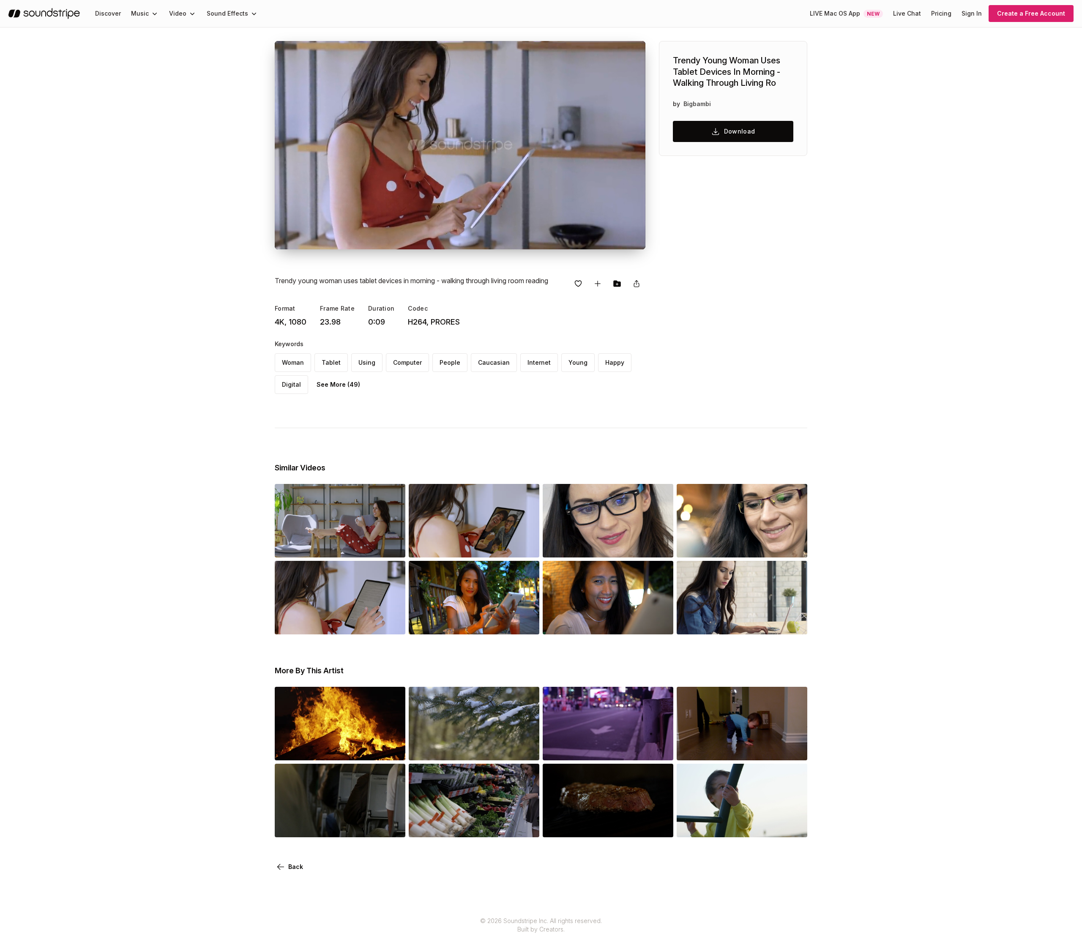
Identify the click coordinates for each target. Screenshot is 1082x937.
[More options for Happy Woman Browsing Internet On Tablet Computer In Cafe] (793, 545)
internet (539, 362)
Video (177, 13)
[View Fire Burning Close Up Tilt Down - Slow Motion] (340, 748)
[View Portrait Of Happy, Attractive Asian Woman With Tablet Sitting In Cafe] (474, 622)
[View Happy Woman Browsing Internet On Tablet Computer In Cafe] (742, 545)
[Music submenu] (154, 13)
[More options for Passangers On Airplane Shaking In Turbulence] (391, 825)
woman (293, 362)
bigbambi (697, 103)
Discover (108, 13)
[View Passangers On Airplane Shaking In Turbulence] (340, 825)
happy (614, 362)
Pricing (941, 13)
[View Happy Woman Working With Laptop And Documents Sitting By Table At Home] (742, 622)
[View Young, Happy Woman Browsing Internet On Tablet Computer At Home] (608, 545)
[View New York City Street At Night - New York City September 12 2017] (608, 748)
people (450, 362)
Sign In (972, 13)
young (577, 362)
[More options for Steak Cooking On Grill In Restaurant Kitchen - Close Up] (659, 825)
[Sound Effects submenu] (254, 13)
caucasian (494, 362)
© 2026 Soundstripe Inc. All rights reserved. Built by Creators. (541, 925)
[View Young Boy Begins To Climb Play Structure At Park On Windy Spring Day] (742, 825)
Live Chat (907, 13)
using (366, 362)
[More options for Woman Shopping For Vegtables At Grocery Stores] (525, 825)
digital (291, 384)
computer (407, 362)
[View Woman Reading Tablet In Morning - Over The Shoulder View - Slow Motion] (340, 622)
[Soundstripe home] (44, 13)
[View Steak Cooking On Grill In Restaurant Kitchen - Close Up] (608, 825)
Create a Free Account (1031, 13)
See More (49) (338, 384)
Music (140, 13)
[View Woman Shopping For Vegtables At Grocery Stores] (474, 825)
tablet (331, 362)
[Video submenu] (192, 13)
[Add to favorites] (578, 283)
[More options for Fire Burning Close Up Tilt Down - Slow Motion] (391, 748)
